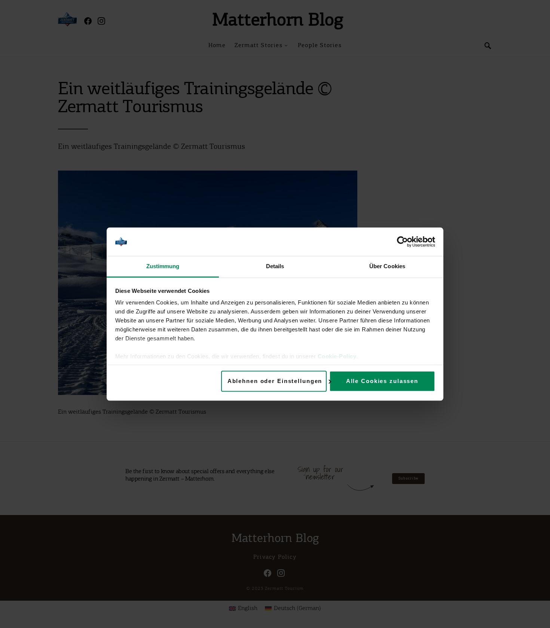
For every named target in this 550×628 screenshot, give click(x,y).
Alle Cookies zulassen (382, 381)
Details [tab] (275, 266)
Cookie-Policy (337, 356)
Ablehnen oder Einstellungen (275, 381)
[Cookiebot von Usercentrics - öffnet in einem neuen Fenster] (402, 241)
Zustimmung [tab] (163, 266)
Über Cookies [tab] (387, 266)
